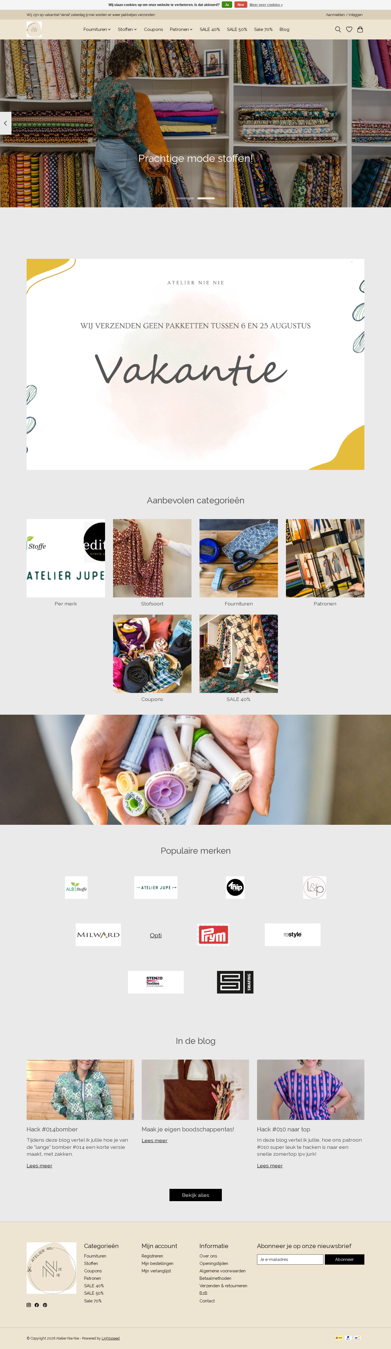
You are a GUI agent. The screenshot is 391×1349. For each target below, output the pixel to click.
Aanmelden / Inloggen (344, 15)
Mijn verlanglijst (156, 1270)
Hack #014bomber (52, 1129)
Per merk (66, 604)
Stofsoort (152, 604)
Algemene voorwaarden (223, 1270)
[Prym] (213, 935)
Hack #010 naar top (283, 1129)
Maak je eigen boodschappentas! (188, 1129)
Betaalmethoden (215, 1278)
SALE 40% (210, 29)
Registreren (152, 1255)
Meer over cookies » (266, 5)
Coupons (153, 29)
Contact (207, 1300)
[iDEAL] (338, 1338)
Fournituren (239, 604)
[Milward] (98, 935)
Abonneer (344, 1259)
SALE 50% (237, 29)
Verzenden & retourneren (223, 1285)
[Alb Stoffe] (76, 888)
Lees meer (39, 1166)
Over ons (208, 1255)
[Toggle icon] (338, 29)
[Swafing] (235, 982)
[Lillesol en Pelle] (314, 888)
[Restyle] (292, 935)
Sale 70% (263, 29)
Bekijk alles (195, 1195)
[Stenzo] (155, 982)
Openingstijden (214, 1263)
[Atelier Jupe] (155, 888)
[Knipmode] (235, 888)
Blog (284, 29)
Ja (227, 5)
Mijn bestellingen (157, 1263)
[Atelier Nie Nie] (34, 29)
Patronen (325, 604)
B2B (204, 1293)
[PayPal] (348, 1338)
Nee (241, 5)
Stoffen (91, 1263)
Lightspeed (111, 1338)
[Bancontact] (357, 1338)
